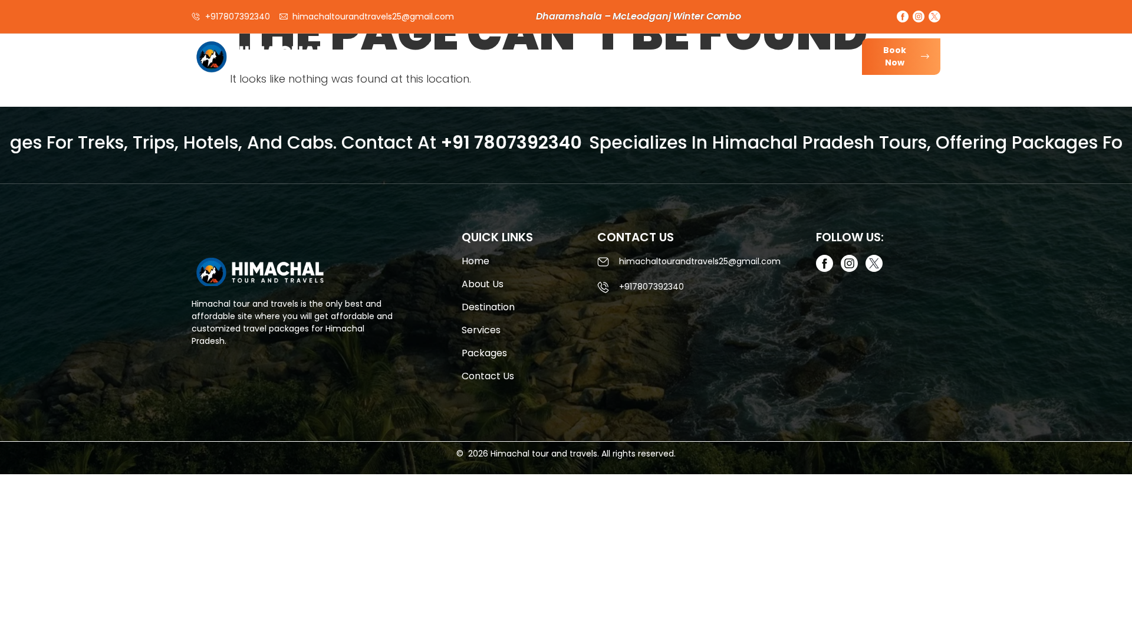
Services (631, 61)
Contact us (488, 376)
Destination (699, 61)
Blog (827, 61)
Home (513, 61)
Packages (771, 61)
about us (483, 284)
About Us (568, 61)
